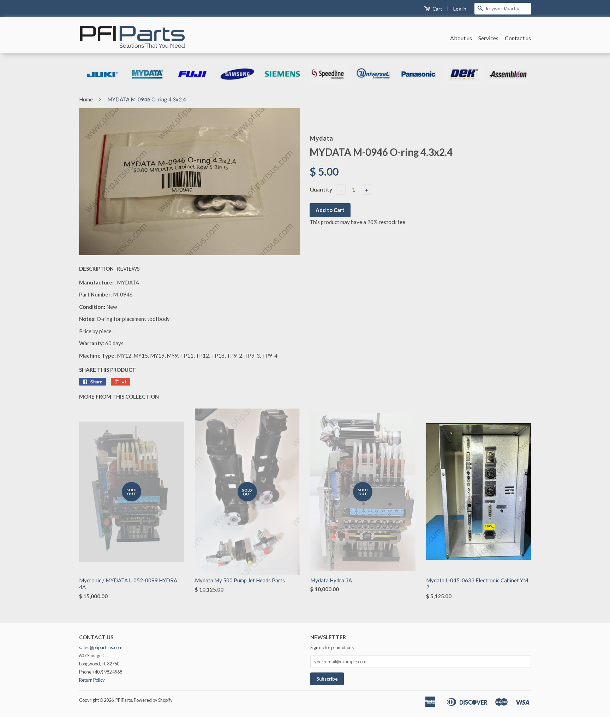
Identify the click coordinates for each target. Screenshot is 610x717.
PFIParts (123, 700)
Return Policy (92, 680)
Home (86, 99)
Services (488, 38)
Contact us (518, 38)
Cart (436, 9)
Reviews (128, 268)
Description (96, 268)
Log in (459, 9)
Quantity (321, 189)
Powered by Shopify (153, 700)
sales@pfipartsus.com (100, 647)
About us (461, 38)
